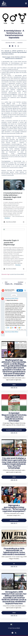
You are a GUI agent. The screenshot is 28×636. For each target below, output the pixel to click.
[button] (10, 46)
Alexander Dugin (6, 274)
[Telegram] (12, 633)
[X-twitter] (15, 633)
